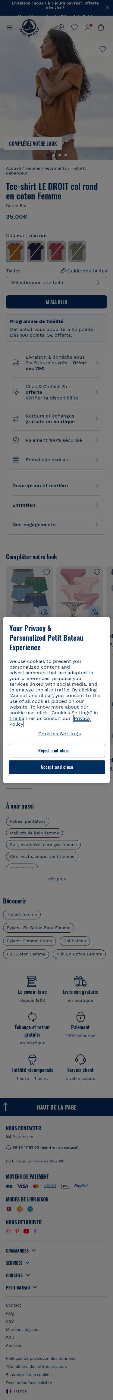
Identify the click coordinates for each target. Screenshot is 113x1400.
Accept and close (57, 767)
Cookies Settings (59, 733)
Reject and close (54, 750)
